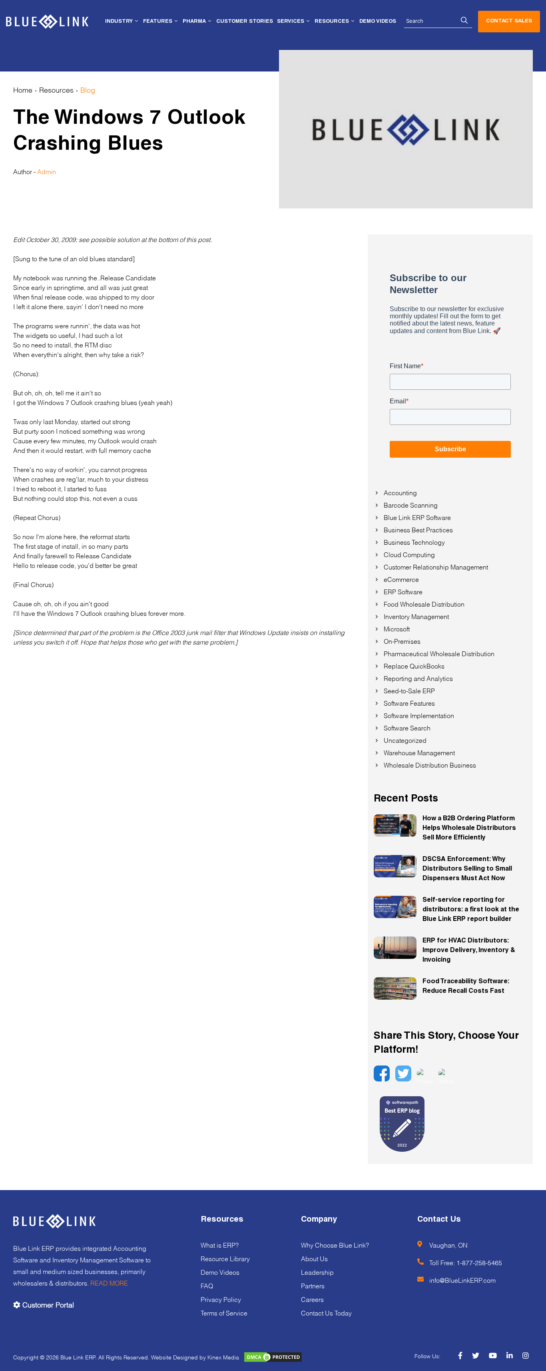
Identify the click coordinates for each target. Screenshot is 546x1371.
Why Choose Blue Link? (335, 1244)
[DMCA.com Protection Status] (270, 1356)
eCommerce (401, 579)
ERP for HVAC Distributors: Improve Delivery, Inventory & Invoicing (468, 951)
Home (22, 89)
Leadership (317, 1272)
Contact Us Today (326, 1312)
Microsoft (397, 628)
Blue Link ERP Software (417, 517)
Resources (56, 89)
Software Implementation (419, 715)
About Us (314, 1258)
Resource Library (225, 1258)
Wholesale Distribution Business (430, 764)
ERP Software (403, 591)
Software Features (409, 702)
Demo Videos (377, 21)
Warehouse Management (419, 752)
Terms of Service (224, 1312)
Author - (25, 171)
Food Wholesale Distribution (424, 603)
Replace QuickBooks (414, 665)
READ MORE (109, 1282)
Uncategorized (405, 740)
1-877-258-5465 (479, 1262)
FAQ (207, 1285)
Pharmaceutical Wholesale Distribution (439, 653)
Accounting (400, 492)
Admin (46, 171)
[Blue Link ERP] (47, 21)
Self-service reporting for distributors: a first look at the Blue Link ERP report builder (470, 910)
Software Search (407, 727)
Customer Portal (47, 1304)
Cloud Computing (409, 554)
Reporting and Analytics (418, 678)
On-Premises (402, 641)
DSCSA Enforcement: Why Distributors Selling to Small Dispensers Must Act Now (467, 869)
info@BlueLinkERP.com (462, 1280)
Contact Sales (509, 21)
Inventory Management (416, 616)
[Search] (464, 20)
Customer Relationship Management (436, 566)
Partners (313, 1285)
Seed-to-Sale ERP (409, 690)
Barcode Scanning (411, 504)
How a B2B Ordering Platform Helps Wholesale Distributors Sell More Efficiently (469, 828)
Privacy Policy (221, 1299)
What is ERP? (220, 1244)
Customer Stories (244, 21)
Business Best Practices (418, 529)
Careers (312, 1299)
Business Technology (414, 542)
